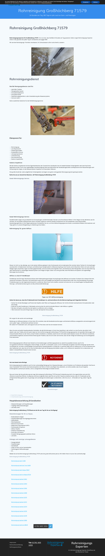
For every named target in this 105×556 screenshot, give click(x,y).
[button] (50, 526)
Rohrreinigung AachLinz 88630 (19, 525)
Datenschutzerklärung (46, 3)
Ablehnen (95, 2)
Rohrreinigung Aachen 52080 (19, 520)
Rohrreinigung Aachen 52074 (19, 506)
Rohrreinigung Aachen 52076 (19, 511)
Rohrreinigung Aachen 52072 (19, 502)
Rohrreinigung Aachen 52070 (19, 497)
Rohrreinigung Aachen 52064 (19, 484)
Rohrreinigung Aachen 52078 (19, 516)
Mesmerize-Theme (83, 552)
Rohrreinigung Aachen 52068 (19, 493)
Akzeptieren (85, 2)
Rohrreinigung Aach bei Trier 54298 (20, 465)
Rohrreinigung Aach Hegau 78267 (20, 470)
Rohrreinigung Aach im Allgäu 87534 (21, 474)
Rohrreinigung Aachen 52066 (19, 488)
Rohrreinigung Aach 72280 (18, 461)
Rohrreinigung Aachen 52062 (19, 479)
